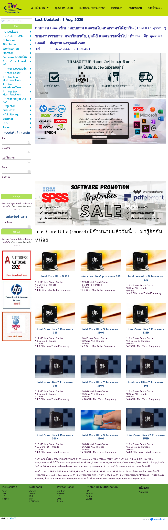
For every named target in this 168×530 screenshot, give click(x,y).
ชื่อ (3, 138)
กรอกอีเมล (7, 222)
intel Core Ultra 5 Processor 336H (100, 331)
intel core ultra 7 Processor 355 (55, 384)
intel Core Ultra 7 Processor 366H (55, 437)
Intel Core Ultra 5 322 (55, 276)
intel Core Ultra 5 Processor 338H (146, 331)
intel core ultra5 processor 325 (100, 276)
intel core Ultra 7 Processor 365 (146, 384)
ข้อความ (6, 177)
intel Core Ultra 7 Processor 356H (100, 384)
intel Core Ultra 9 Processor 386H (100, 437)
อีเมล (4, 167)
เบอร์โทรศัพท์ (8, 157)
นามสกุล (6, 148)
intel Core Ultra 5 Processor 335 (55, 331)
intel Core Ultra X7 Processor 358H (146, 437)
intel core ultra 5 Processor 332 (146, 278)
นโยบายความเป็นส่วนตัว (20, 206)
